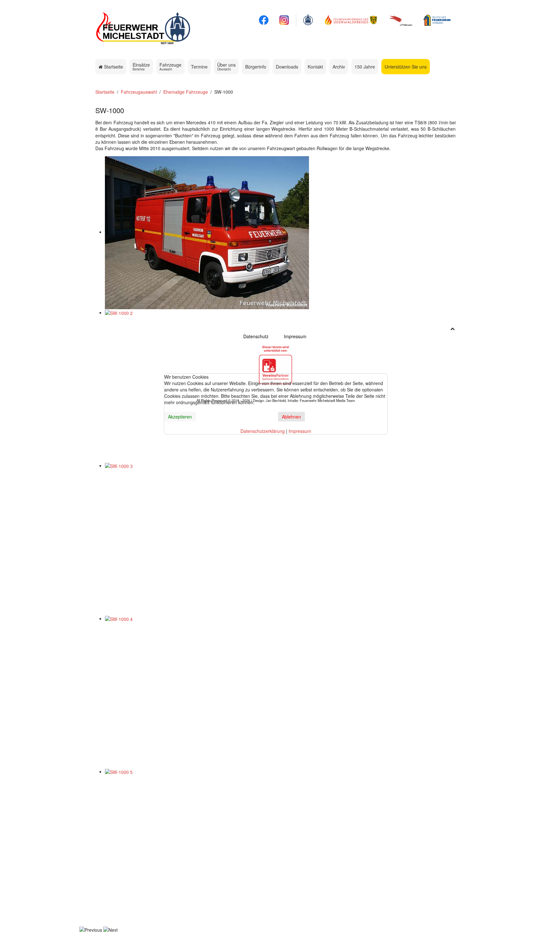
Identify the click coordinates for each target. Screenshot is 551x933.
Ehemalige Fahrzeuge (185, 92)
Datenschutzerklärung (262, 431)
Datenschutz (255, 336)
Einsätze (141, 66)
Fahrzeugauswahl (139, 92)
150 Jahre (365, 66)
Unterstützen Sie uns (406, 66)
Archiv (339, 66)
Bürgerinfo (255, 66)
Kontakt (315, 66)
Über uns (226, 66)
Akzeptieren (180, 416)
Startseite (113, 66)
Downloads (287, 66)
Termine (199, 66)
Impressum (295, 336)
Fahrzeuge (170, 66)
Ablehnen (291, 416)
